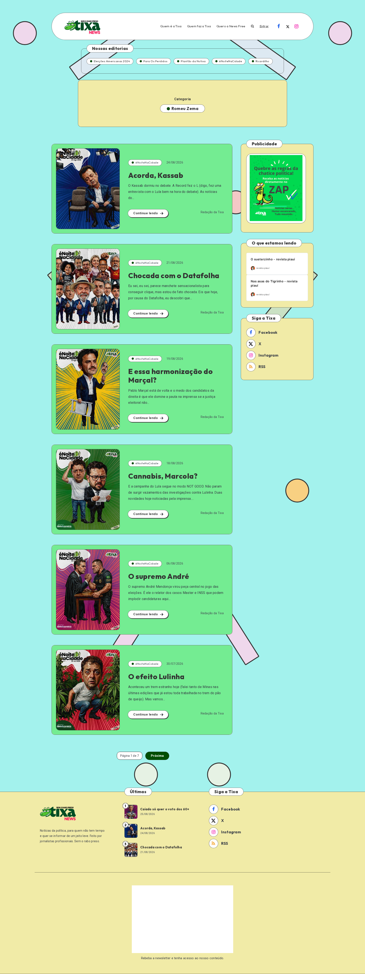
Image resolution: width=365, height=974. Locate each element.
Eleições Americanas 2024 (112, 61)
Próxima (157, 756)
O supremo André (158, 576)
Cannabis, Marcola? (162, 476)
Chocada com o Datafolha (173, 275)
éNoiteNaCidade (230, 61)
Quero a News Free (231, 26)
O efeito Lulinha (156, 676)
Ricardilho (262, 61)
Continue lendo (146, 213)
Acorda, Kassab (155, 175)
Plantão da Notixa (193, 61)
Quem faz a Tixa (199, 26)
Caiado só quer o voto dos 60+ (164, 809)
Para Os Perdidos (155, 61)
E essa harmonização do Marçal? (170, 376)
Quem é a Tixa (170, 26)
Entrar (264, 26)
